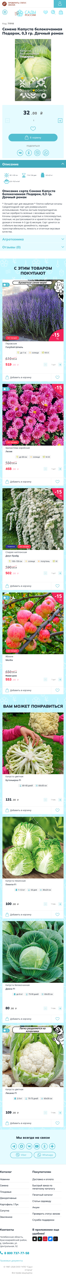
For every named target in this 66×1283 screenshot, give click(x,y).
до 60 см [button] (23, 457)
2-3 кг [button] (19, 1098)
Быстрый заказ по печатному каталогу (43, 1187)
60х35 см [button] (43, 785)
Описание (10, 164)
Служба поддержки (43, 1219)
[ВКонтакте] (20, 153)
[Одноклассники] (29, 153)
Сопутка (4, 1210)
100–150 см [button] (17, 561)
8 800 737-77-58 (16, 1253)
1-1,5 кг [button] (21, 889)
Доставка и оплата (43, 1179)
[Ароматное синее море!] (33, 310)
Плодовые (5, 1191)
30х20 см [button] (47, 889)
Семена (4, 1185)
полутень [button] (45, 561)
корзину (35, 137)
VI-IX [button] (48, 457)
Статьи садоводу (41, 1201)
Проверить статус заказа (46, 1213)
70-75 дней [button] (33, 1098)
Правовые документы (11, 1260)
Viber (23, 1154)
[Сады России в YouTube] (37, 1146)
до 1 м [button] (23, 352)
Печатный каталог (42, 1194)
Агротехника (13, 239)
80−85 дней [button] (27, 785)
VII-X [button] (47, 352)
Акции (35, 1207)
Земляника (6, 1216)
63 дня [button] (34, 889)
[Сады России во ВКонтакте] (29, 1146)
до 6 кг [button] (19, 994)
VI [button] (56, 561)
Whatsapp (47, 1154)
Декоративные (8, 1198)
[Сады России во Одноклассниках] (44, 1146)
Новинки (5, 1179)
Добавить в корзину (20, 377)
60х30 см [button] (48, 1098)
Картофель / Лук (9, 1204)
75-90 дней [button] (34, 994)
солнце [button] (35, 352)
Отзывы (11, 247)
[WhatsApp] (46, 153)
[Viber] (37, 153)
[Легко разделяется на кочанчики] (33, 1056)
